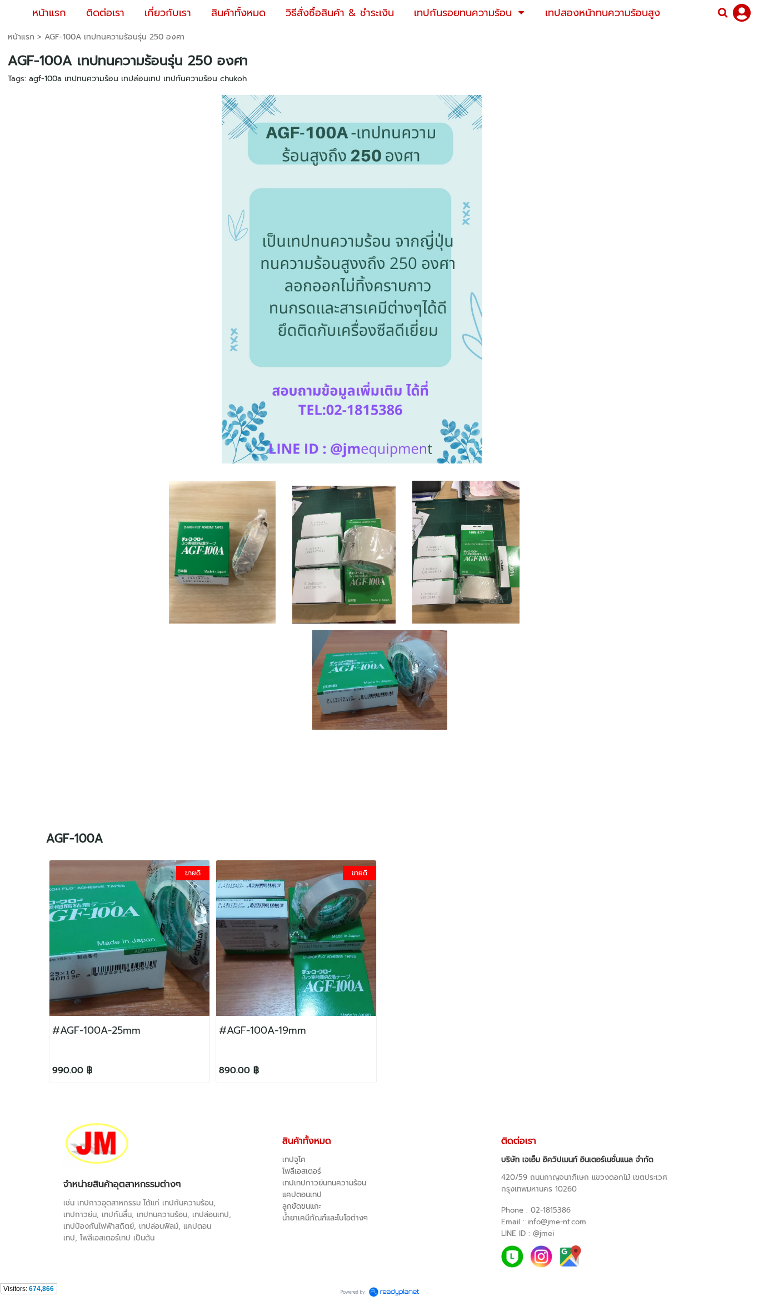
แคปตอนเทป (302, 1194)
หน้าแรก (21, 37)
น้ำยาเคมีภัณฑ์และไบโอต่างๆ (325, 1218)
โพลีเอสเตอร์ (301, 1171)
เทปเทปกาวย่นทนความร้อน (324, 1183)
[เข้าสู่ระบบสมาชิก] (742, 13)
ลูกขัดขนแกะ (301, 1206)
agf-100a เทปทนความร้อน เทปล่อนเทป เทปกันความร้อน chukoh (138, 78)
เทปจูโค (294, 1159)
